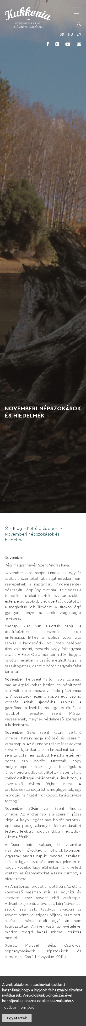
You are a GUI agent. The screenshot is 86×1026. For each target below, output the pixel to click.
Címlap (6, 528)
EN (78, 34)
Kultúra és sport (43, 528)
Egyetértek (17, 1018)
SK (62, 34)
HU (70, 34)
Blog (17, 528)
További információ (18, 1007)
